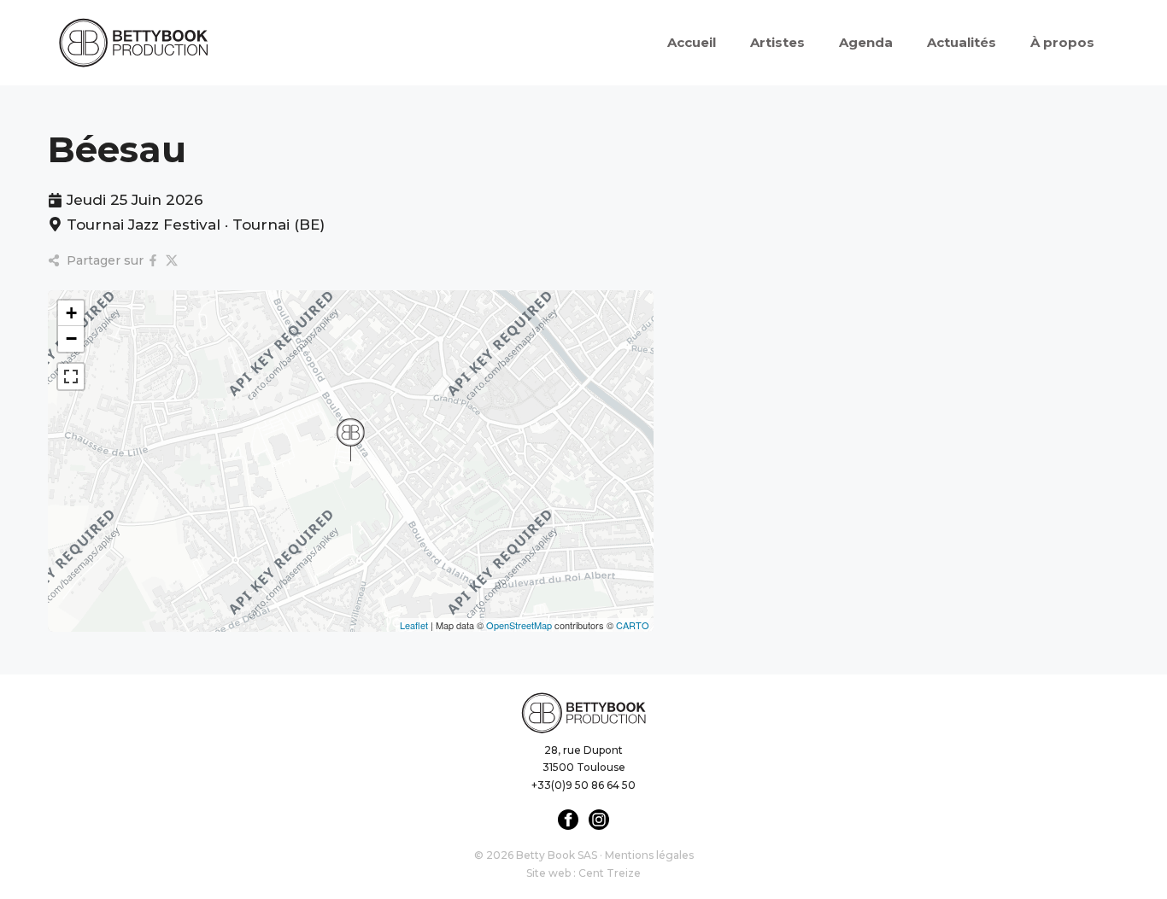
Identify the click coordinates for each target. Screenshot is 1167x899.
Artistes (777, 42)
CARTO (632, 625)
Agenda (866, 42)
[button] (350, 439)
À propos (1062, 42)
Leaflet (414, 625)
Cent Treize (609, 873)
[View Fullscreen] (71, 376)
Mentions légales (649, 855)
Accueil (691, 42)
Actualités (961, 42)
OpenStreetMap (519, 625)
